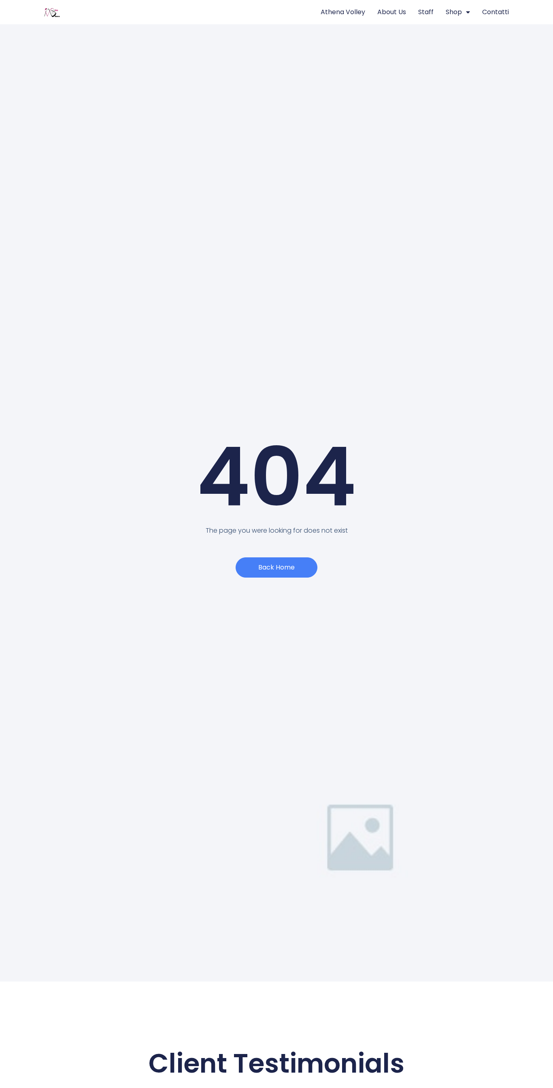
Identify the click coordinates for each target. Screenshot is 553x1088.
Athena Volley (343, 12)
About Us (391, 12)
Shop (454, 12)
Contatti (495, 12)
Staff (426, 12)
